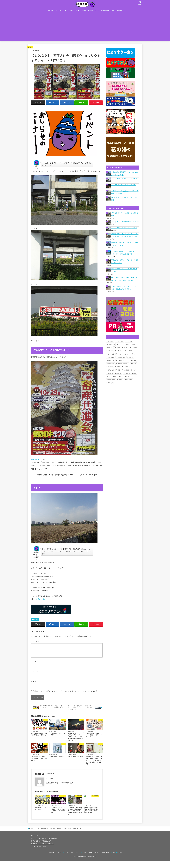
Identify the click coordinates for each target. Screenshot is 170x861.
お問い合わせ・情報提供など (41, 841)
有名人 (134, 370)
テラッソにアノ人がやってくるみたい (124, 179)
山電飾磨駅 (111, 370)
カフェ (118, 347)
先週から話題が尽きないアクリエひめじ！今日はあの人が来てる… (124, 287)
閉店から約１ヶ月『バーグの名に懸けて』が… (124, 270)
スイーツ (118, 351)
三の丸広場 (111, 357)
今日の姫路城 (121, 357)
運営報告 (119, 10)
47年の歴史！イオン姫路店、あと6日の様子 (124, 199)
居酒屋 (118, 367)
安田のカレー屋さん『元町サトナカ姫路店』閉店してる (125, 261)
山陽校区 (126, 367)
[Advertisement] (85, 27)
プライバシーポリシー (38, 846)
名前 (33, 661)
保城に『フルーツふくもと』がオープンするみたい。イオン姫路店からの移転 (125, 235)
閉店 (115, 376)
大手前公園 (111, 360)
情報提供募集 (105, 10)
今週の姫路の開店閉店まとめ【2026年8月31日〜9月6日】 (124, 173)
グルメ (65, 10)
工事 (119, 370)
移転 (135, 373)
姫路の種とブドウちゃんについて (42, 844)
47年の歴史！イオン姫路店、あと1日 (123, 185)
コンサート (134, 347)
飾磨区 (121, 379)
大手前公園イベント (123, 360)
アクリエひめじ (131, 344)
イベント (58, 10)
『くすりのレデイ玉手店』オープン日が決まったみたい (125, 192)
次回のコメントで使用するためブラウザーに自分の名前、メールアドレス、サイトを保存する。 (67, 691)
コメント (35, 642)
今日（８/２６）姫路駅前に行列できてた (125, 222)
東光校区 (110, 373)
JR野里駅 (129, 341)
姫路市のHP (35, 459)
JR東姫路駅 (120, 341)
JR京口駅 (110, 341)
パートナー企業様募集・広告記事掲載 (44, 838)
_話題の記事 (111, 344)
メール (34, 671)
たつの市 (120, 344)
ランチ (119, 354)
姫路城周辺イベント (123, 363)
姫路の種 (81, 856)
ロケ (135, 354)
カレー (125, 347)
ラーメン (127, 354)
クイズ (77, 10)
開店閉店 (50, 10)
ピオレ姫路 (111, 354)
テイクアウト (128, 351)
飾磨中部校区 (111, 379)
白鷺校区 (127, 373)
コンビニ (110, 351)
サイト (33, 681)
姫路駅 (134, 363)
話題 (71, 10)
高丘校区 (110, 383)
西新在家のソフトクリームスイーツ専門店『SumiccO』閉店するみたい (125, 279)
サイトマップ (35, 835)
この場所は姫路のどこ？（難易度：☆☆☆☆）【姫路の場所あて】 (123, 253)
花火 (109, 376)
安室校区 (110, 367)
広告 (113, 10)
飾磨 (127, 376)
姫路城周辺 (111, 363)
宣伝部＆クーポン (93, 10)
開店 (121, 376)
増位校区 (131, 357)
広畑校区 (126, 370)
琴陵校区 (118, 373)
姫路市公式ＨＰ (41, 599)
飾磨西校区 (129, 379)
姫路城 (134, 360)
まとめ (84, 10)
